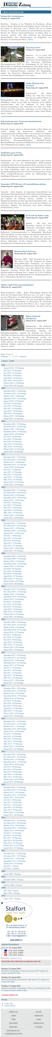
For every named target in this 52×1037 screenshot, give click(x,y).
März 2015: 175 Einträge (13, 744)
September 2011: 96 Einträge (15, 861)
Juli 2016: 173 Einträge (12, 701)
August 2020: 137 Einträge (14, 566)
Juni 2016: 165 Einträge (13, 703)
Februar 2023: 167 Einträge (14, 482)
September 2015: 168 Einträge (15, 729)
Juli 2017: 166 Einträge (12, 668)
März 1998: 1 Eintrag (12, 893)
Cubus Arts (8, 1003)
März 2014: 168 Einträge (13, 777)
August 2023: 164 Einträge (14, 467)
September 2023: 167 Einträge (15, 464)
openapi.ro (13, 958)
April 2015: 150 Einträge (13, 741)
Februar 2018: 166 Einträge (14, 647)
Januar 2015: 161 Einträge (13, 749)
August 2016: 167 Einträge (14, 698)
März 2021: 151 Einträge (13, 545)
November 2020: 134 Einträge (15, 558)
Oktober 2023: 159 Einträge (14, 462)
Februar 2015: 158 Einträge (14, 746)
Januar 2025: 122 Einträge (13, 418)
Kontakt (13, 1027)
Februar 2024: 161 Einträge (14, 449)
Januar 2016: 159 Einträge (13, 716)
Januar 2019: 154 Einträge (13, 617)
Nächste (23, 356)
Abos (13, 1015)
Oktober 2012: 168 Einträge (14, 825)
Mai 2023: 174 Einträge (13, 474)
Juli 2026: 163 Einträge (12, 370)
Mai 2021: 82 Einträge (12, 540)
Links (38, 1019)
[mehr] (30, 39)
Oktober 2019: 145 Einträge (14, 594)
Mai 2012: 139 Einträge (13, 838)
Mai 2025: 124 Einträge (13, 408)
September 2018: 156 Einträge (15, 630)
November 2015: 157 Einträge (15, 724)
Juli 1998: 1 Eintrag (11, 890)
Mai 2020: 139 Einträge (13, 573)
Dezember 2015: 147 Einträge (15, 721)
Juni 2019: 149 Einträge (13, 604)
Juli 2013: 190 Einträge (12, 800)
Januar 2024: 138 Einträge (13, 451)
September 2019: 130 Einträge (15, 597)
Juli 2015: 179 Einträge (12, 734)
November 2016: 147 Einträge (15, 691)
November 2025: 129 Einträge (15, 393)
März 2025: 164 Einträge (13, 413)
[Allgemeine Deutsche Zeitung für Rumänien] (20, 5)
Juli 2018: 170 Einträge (12, 635)
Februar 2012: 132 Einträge (14, 845)
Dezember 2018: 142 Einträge (15, 622)
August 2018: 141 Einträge (14, 632)
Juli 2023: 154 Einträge (12, 469)
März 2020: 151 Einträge (13, 578)
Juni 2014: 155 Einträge (13, 769)
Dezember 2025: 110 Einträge (15, 391)
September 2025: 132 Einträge (15, 398)
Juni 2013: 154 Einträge (13, 802)
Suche (38, 1012)
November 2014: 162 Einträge (15, 757)
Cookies (38, 1027)
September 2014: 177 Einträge (15, 762)
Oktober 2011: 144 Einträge (14, 858)
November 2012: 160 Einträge (15, 823)
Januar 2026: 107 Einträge (13, 385)
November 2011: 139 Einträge (15, 856)
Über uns (13, 1012)
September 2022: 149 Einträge (15, 497)
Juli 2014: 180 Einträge (12, 767)
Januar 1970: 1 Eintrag (12, 899)
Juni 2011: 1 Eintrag (11, 868)
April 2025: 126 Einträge (13, 411)
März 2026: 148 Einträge (13, 380)
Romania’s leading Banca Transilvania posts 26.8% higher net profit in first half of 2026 (25, 972)
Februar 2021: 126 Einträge (14, 548)
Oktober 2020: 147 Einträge (14, 561)
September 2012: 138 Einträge (15, 828)
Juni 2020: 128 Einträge (13, 571)
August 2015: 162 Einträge (14, 731)
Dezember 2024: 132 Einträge (15, 424)
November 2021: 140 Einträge (15, 525)
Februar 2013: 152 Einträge (14, 812)
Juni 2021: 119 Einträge (13, 538)
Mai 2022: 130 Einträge (13, 507)
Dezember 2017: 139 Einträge (15, 655)
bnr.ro (20, 958)
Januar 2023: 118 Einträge (13, 484)
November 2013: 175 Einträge (15, 790)
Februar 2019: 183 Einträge (14, 614)
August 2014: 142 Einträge (14, 764)
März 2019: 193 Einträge (13, 612)
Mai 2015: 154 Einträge (13, 739)
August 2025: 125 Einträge (14, 401)
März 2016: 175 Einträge (13, 711)
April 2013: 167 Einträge (13, 807)
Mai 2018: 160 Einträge (13, 640)
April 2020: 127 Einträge (13, 576)
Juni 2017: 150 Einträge (13, 670)
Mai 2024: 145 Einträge (13, 441)
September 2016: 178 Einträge (15, 696)
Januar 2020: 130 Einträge (13, 583)
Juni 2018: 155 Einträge (13, 637)
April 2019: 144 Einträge (13, 609)
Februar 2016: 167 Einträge (14, 713)
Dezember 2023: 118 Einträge (15, 457)
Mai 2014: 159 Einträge (13, 772)
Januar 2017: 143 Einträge (13, 683)
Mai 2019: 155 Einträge (13, 607)
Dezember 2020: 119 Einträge (15, 556)
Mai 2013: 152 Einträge (13, 805)
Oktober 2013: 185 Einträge (14, 792)
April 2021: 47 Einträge (12, 543)
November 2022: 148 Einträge (15, 492)
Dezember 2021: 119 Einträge (15, 523)
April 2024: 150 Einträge (13, 444)
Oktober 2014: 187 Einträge (14, 759)
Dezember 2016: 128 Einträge (15, 688)
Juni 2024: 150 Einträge (13, 439)
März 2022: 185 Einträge (13, 512)
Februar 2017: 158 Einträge (14, 680)
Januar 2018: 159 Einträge (13, 650)
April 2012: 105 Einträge (13, 840)
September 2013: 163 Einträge (15, 795)
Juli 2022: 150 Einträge (12, 502)
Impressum (38, 1023)
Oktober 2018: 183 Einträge (14, 627)
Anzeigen (38, 1015)
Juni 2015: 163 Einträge (13, 736)
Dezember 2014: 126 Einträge (15, 754)
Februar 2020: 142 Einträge (14, 581)
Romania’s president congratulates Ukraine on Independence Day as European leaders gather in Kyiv (26, 989)
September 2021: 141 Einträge (15, 530)
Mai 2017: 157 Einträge (13, 673)
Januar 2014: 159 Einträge (13, 782)
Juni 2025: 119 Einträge (13, 406)
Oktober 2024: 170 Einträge (14, 429)
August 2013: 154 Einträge (14, 797)
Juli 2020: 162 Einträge (12, 568)
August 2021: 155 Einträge (14, 533)
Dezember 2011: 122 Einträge (15, 853)
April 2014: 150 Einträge (13, 774)
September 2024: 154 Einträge (15, 431)
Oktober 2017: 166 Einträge (14, 660)
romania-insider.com (10, 994)
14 (18, 356)
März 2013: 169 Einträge (13, 810)
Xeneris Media (9, 1005)
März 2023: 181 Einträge (13, 479)
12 (13, 356)
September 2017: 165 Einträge (15, 663)
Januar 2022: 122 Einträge (13, 517)
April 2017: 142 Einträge (13, 675)
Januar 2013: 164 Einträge (13, 815)
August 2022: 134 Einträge (14, 500)
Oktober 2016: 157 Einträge (14, 693)
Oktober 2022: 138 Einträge (14, 495)
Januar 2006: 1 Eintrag (12, 874)
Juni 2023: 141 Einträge (13, 472)
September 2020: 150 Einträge (15, 563)
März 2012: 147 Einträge (13, 843)
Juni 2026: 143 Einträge (13, 373)
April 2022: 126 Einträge (13, 510)
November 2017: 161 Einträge (15, 658)
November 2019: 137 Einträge (15, 592)
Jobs (13, 1019)
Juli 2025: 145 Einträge (12, 403)
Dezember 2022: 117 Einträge (15, 490)
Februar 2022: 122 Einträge (14, 515)
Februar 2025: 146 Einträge (14, 416)
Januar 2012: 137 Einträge (13, 848)
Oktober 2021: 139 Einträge (14, 528)
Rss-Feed (13, 1023)
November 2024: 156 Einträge (15, 426)
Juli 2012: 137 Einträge (12, 833)
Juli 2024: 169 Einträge (12, 436)
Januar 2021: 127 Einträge (13, 550)
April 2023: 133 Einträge (13, 477)
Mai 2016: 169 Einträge (13, 706)
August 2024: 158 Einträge (14, 434)
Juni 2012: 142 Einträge (13, 835)
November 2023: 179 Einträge (15, 459)
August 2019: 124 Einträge (14, 599)
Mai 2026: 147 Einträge (13, 375)
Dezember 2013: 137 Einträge (15, 787)
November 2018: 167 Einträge (15, 625)
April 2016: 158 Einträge (13, 708)
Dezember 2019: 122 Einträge (15, 589)
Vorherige (5, 356)
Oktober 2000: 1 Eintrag (13, 885)
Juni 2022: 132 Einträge (13, 505)
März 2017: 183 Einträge (13, 678)
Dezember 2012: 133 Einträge (15, 820)
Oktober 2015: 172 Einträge (14, 726)
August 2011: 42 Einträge (13, 863)
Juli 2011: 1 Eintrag (11, 866)
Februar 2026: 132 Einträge (14, 383)
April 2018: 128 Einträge (13, 642)
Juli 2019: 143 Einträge (12, 602)
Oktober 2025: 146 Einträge (14, 396)
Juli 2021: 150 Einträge (12, 535)
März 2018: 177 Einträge (13, 645)
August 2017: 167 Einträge (14, 665)
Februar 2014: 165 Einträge (14, 779)
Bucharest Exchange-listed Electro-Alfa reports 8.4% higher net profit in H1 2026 (25, 980)
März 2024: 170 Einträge (13, 446)
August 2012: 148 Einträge (14, 830)
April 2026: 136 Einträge (13, 378)
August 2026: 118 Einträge (14, 368)
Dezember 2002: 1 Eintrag (13, 879)
